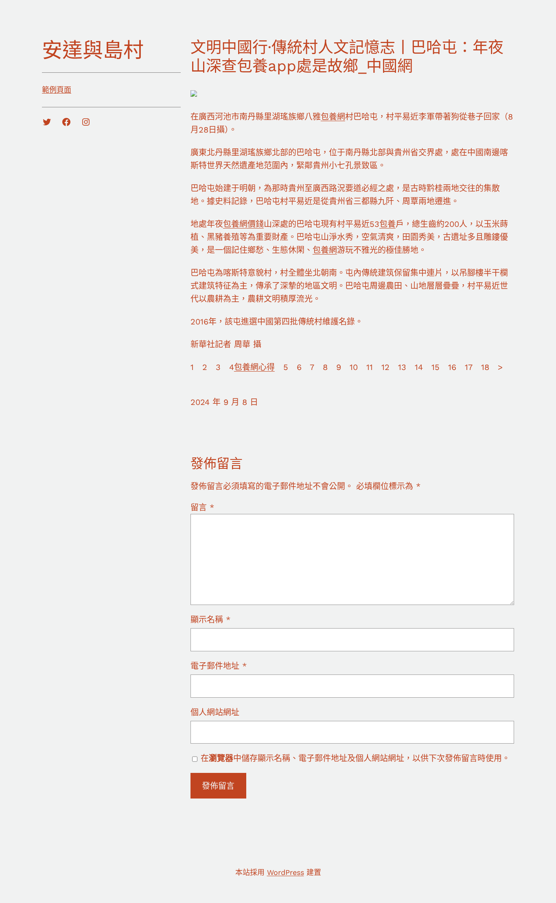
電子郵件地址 (218, 666)
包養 (387, 224)
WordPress (285, 872)
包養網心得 (254, 367)
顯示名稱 (210, 619)
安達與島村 (93, 50)
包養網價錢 (243, 224)
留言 (202, 507)
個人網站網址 (214, 712)
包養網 (333, 117)
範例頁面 (56, 89)
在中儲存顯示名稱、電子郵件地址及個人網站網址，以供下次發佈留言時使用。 (355, 758)
